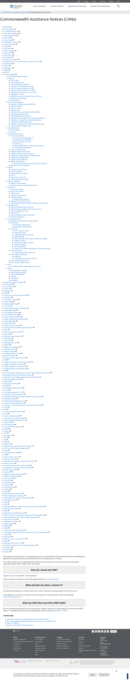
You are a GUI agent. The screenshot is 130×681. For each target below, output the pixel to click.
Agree (93, 675)
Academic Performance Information (22, 154)
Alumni (6, 330)
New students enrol (17, 82)
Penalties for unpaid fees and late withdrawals (26, 120)
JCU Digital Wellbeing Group (13, 388)
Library (94, 1)
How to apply (8, 40)
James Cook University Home (18, 5)
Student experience (10, 36)
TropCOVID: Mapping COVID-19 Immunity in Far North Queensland (26, 532)
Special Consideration (18, 161)
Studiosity (17, 256)
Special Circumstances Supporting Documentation (30, 164)
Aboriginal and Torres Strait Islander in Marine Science (22, 62)
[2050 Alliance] (20, 662)
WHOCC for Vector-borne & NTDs (15, 539)
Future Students (39, 6)
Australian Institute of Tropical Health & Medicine (20, 545)
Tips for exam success (18, 150)
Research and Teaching (77, 6)
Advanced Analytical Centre (13, 379)
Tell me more (104, 675)
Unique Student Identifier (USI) (21, 126)
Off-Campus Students (11, 300)
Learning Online (12, 205)
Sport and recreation (17, 191)
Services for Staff (16, 251)
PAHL (6, 504)
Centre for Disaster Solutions (13, 412)
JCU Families (8, 57)
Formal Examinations (17, 136)
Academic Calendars (13, 181)
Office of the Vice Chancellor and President (18, 498)
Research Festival (9, 351)
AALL (5, 72)
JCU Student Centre (51, 579)
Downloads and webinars (19, 255)
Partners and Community (100, 6)
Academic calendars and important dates (24, 185)
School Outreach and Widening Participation (18, 328)
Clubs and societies (17, 189)
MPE (5, 371)
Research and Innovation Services (15, 358)
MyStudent (12, 576)
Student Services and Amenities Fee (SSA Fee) (25, 112)
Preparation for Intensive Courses (25, 258)
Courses (6, 46)
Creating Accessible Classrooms (24, 252)
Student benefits (16, 197)
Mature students (9, 51)
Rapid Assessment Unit (11, 509)
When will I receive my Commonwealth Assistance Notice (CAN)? (28, 619)
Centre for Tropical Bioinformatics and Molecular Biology (23, 405)
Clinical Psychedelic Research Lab (15, 401)
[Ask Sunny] (127, 676)
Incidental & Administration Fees (21, 122)
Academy (7, 345)
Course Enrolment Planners (20, 84)
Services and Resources (84, 646)
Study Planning (19, 237)
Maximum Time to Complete (20, 165)
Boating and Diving (10, 399)
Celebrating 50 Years (11, 343)
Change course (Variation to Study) (22, 86)
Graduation (7, 297)
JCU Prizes (7, 306)
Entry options (8, 55)
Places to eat (15, 193)
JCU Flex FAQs (15, 100)
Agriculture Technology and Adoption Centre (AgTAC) (21, 377)
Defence (6, 66)
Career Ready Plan (10, 321)
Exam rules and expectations (23, 138)
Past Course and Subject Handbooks (16, 448)
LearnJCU (102, 1)
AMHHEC (7, 381)
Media (6, 541)
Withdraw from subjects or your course (24, 92)
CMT (5, 409)
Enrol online (15, 80)
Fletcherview (8, 422)
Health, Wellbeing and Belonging (15, 319)
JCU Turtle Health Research (13, 427)
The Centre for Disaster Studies (14, 418)
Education (80, 648)
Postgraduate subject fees (19, 114)
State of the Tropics (10, 519)
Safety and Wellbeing (18, 274)
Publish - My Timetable (18, 183)
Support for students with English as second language (32, 248)
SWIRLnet (7, 526)
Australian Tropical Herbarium (14, 394)
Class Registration (13, 128)
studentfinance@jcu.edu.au (12, 597)
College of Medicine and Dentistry (15, 366)
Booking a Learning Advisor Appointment (24, 221)
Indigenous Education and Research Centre (18, 446)
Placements (7, 291)
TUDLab (6, 534)
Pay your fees (15, 110)
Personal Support (16, 171)
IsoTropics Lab (9, 478)
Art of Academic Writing (11, 313)
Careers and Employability (12, 317)
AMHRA (6, 386)
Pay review (7, 550)
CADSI (6, 437)
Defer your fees (16, 108)
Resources (14, 229)
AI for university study (21, 231)
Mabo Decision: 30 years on (13, 493)
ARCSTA (6, 390)
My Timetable (15, 130)
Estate (6, 450)
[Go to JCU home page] (16, 631)
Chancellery (8, 338)
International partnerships (13, 332)
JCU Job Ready (8, 302)
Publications (8, 49)
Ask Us (13, 175)
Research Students (39, 650)
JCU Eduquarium (9, 425)
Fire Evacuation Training (19, 270)
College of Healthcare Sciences (14, 364)
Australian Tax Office (60, 611)
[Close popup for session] (116, 671)
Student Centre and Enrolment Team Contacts (26, 96)
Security (13, 276)
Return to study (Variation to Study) (22, 88)
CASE (5, 360)
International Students (11, 34)
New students (8, 284)
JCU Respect (8, 547)
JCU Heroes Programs (11, 59)
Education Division (10, 349)
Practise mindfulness (17, 217)
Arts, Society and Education (63, 639)
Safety (9, 268)
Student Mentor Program (19, 173)
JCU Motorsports (9, 487)
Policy (6, 502)
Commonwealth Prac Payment (21, 116)
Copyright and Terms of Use (13, 543)
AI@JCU (6, 70)
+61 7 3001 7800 (104, 655)
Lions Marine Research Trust (13, 392)
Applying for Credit (17, 94)
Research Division (10, 356)
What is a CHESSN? (13, 623)
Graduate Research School (12, 353)
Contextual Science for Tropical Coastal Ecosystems (21, 517)
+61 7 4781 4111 (103, 648)
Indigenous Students (40, 646)
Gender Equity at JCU (11, 470)
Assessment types (20, 233)
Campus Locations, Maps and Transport (23, 641)
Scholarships (8, 53)
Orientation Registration (22, 225)
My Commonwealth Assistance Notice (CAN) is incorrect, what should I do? (31, 621)
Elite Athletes (8, 64)
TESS (5, 433)
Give (118, 1)
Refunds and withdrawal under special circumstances (28, 118)
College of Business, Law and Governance (17, 362)
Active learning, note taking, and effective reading (30, 239)
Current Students (57, 6)
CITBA (6, 407)
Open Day (7, 38)
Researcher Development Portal (14, 513)
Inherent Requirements (11, 476)
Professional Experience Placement (15, 308)
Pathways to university (11, 42)
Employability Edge (10, 310)
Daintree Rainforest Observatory (15, 420)
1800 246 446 (103, 640)
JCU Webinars (8, 483)
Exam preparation (20, 247)
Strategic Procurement (11, 522)
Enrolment (10, 78)
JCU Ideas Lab (8, 435)
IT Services (7, 481)
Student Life (11, 187)
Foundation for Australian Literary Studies (18, 468)
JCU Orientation (9, 287)
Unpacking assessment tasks (23, 235)
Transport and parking (18, 195)
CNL (5, 440)
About (15, 637)
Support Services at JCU (18, 177)
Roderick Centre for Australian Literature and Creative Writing (24, 515)
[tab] (44, 569)
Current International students (17, 76)
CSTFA (6, 414)
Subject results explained (19, 160)
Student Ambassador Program (14, 282)
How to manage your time (19, 211)
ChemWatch (15, 278)
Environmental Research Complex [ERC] (17, 465)
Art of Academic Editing (11, 315)
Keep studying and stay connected (22, 207)
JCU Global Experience (11, 31)
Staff (78, 1)
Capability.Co (8, 68)
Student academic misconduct (20, 152)
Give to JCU (7, 472)
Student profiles (9, 524)
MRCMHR (7, 27)
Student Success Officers (19, 169)
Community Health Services (20, 179)
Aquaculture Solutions (11, 384)
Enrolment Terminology (19, 98)
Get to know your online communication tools (26, 209)
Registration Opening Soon (23, 227)
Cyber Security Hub (10, 459)
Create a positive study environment (23, 215)
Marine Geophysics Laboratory (14, 496)
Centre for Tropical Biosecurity (14, 403)
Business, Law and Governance (64, 641)
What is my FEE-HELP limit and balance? (20, 625)
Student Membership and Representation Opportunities (29, 203)
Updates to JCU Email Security (20, 201)
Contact (111, 1)
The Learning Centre (14, 219)
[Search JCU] (118, 6)
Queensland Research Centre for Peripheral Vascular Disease (24, 506)
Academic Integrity (20, 245)
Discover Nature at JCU (11, 457)
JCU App (86, 1)
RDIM (6, 511)
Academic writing (19, 241)
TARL (5, 442)
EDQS (6, 293)
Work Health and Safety (18, 272)
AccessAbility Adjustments (22, 148)
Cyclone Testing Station (12, 416)
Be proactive (15, 213)
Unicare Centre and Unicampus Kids (16, 295)
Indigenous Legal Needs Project (14, 474)
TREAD (6, 528)
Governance (8, 341)
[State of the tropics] (52, 661)
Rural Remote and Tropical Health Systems (18, 375)
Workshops (14, 223)
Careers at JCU (9, 323)
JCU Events (7, 485)
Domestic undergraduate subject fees (23, 104)
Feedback (113, 631)
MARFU (6, 429)
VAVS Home (8, 537)
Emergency (14, 280)
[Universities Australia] (35, 661)
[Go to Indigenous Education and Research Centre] (72, 664)
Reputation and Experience (13, 336)
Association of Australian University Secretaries (19, 461)
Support (10, 167)
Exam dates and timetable (22, 140)
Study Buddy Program (21, 199)
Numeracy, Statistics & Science (24, 243)
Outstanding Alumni (10, 500)
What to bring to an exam (22, 142)
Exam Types (18, 144)
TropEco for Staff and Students (14, 530)
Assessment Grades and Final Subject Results (25, 156)
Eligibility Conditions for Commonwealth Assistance (28, 124)
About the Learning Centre (19, 260)
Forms (9, 264)
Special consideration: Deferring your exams (28, 146)
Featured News (17, 648)
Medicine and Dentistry (62, 646)
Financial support (16, 106)
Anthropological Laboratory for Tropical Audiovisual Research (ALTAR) (27, 373)
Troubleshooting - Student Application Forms (26, 266)
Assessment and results (15, 134)
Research (7, 552)
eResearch (7, 444)
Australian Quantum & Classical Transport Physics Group (23, 397)
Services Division (9, 463)
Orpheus (7, 431)
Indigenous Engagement (12, 347)
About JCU (7, 334)
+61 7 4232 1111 (103, 652)
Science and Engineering (63, 648)
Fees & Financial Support (19, 12)
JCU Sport (7, 489)
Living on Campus (10, 44)
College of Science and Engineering (15, 369)
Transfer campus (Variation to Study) (23, 90)
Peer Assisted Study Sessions (20, 262)
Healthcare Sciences (62, 644)
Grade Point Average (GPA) (19, 157)
